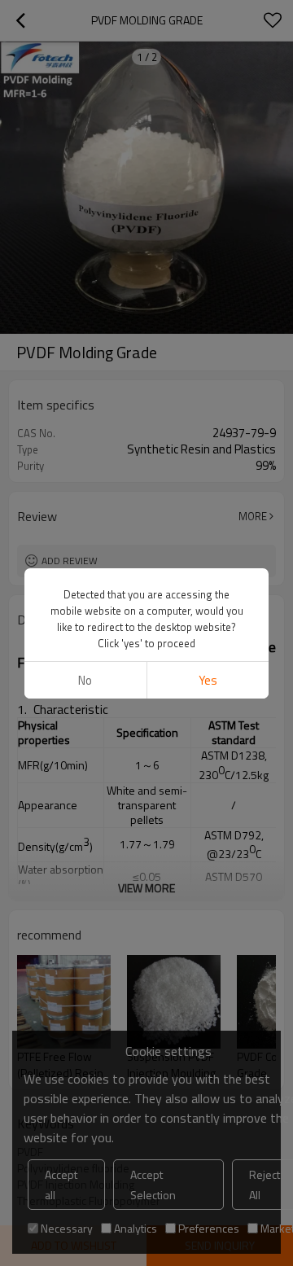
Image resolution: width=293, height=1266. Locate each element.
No (85, 680)
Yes (208, 680)
